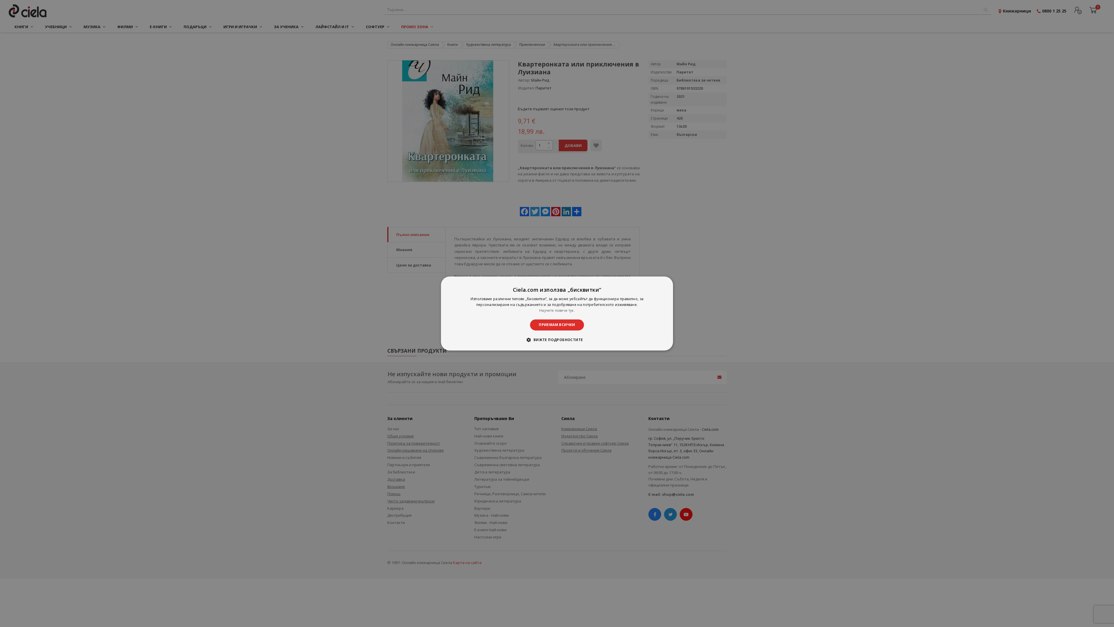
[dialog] (557, 313)
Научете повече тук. (557, 310)
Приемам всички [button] (557, 324)
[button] (557, 339)
